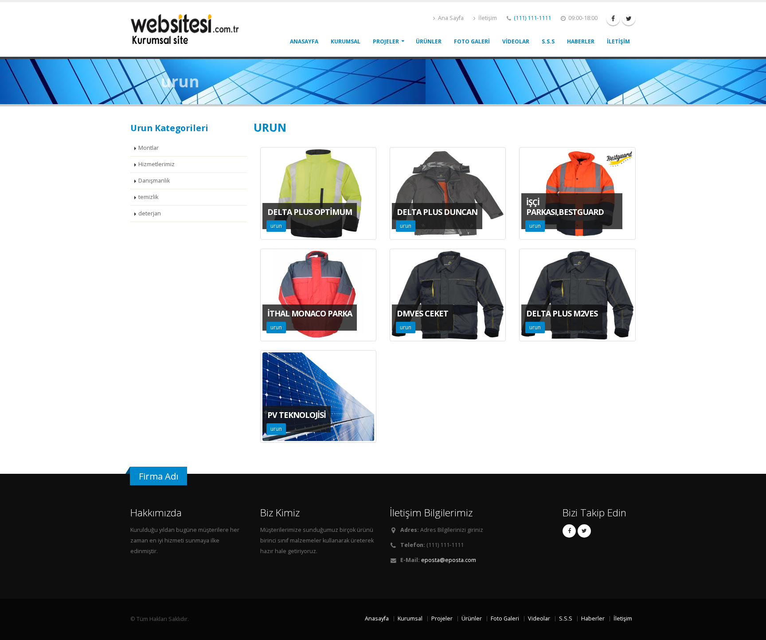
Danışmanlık (154, 180)
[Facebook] (613, 18)
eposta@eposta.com (448, 560)
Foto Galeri (472, 41)
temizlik (148, 197)
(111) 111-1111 (532, 18)
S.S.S (548, 41)
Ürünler (429, 41)
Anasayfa (304, 41)
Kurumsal (345, 41)
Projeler (386, 41)
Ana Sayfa (450, 18)
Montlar (148, 148)
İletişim (487, 18)
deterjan (149, 213)
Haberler (580, 41)
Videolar (515, 41)
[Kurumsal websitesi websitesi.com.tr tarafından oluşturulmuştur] (188, 28)
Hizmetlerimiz (156, 164)
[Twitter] (628, 18)
